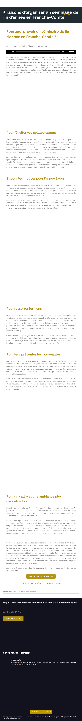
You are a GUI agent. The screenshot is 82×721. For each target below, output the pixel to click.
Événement (21, 592)
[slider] (72, 51)
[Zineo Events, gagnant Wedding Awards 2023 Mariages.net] (9, 637)
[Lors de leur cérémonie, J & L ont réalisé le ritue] (46, 672)
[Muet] (67, 52)
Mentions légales (54, 717)
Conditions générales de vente (12, 719)
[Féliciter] (41, 80)
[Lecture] (9, 52)
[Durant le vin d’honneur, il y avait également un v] (46, 703)
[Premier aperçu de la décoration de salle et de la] (46, 693)
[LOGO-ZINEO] (13, 2)
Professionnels (31, 592)
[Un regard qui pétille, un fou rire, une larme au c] (7, 682)
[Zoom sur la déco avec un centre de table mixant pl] (7, 693)
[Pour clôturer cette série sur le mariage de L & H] (46, 682)
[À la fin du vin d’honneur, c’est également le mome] (7, 703)
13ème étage (44, 717)
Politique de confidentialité (69, 717)
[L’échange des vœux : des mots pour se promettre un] (7, 672)
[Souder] (41, 255)
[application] (41, 52)
